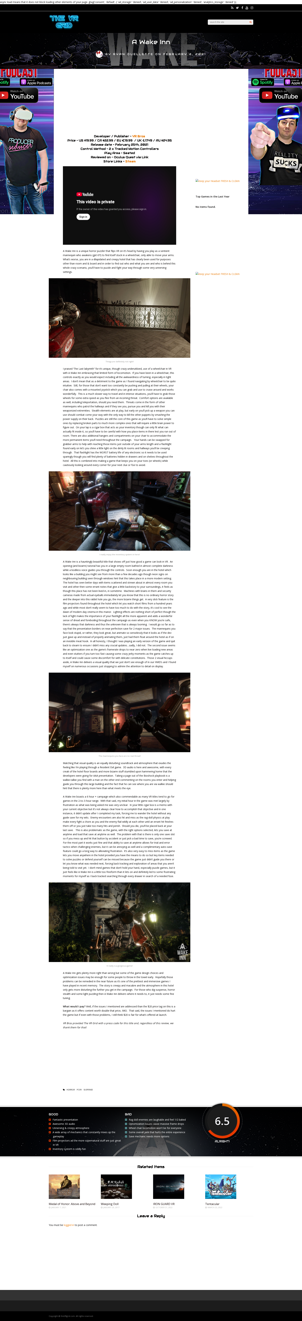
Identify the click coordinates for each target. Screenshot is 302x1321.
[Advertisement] (151, 100)
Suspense (88, 1090)
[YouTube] (247, 7)
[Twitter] (237, 7)
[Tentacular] (220, 1198)
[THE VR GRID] (64, 29)
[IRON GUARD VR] (168, 1198)
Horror (71, 1090)
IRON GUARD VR (164, 1204)
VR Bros (138, 136)
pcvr (79, 1090)
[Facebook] (242, 7)
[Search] (250, 22)
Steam (130, 161)
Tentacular (212, 1204)
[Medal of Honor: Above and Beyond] (64, 1198)
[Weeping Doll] (116, 1198)
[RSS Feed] (232, 7)
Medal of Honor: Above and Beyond (72, 1204)
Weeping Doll (109, 1204)
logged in (69, 1225)
